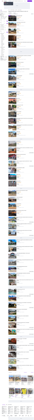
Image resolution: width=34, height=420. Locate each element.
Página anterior (10, 372)
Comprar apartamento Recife (29, 413)
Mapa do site (20, 415)
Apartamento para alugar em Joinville (22, 413)
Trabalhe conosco (23, 415)
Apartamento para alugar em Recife (22, 410)
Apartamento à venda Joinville (16, 408)
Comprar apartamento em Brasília (29, 411)
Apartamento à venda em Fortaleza (10, 410)
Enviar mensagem (31, 152)
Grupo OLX (26, 415)
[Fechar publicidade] (9, 416)
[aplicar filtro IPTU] (7, 23)
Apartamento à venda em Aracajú (29, 408)
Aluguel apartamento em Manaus (4, 413)
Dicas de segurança (4, 415)
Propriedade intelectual (16, 415)
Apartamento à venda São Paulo (16, 411)
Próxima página (25, 372)
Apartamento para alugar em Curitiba (22, 406)
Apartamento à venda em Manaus (29, 410)
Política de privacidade (11, 415)
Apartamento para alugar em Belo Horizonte (16, 413)
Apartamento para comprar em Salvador (29, 406)
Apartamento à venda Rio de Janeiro (16, 410)
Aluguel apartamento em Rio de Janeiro (4, 411)
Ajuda (2, 415)
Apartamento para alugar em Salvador (22, 411)
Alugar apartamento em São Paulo (4, 408)
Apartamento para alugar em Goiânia (22, 408)
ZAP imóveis (28, 415)
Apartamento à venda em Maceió (10, 413)
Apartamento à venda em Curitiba (10, 408)
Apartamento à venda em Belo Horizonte (10, 406)
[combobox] (11, 1)
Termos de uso (8, 415)
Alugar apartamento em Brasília (4, 406)
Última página (32, 372)
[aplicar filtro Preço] (7, 21)
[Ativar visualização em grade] (33, 13)
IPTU (0, 22)
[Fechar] (12, 3)
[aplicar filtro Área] (7, 32)
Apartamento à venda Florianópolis (16, 406)
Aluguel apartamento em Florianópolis (4, 410)
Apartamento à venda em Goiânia (10, 411)
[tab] (4, 404)
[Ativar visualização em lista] (32, 13)
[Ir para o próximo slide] (33, 380)
